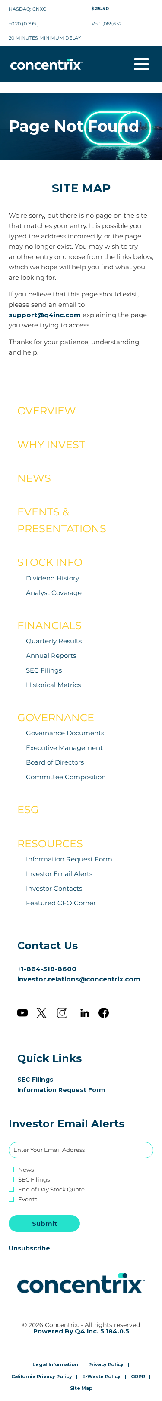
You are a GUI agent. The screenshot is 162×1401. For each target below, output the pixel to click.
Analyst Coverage (54, 593)
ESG (28, 809)
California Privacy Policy (41, 1377)
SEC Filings (44, 670)
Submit (44, 1223)
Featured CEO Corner (61, 903)
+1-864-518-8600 (46, 969)
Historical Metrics (53, 685)
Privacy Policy (106, 1365)
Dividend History (52, 578)
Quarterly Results (54, 641)
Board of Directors (55, 762)
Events (27, 1199)
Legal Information (55, 1365)
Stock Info (50, 562)
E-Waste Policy (101, 1377)
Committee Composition (66, 777)
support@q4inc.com (45, 315)
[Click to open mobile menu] (141, 64)
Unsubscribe (29, 1248)
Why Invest (51, 444)
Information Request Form (69, 859)
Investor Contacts (54, 888)
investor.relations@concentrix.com (78, 979)
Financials (49, 625)
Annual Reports (51, 655)
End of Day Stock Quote (51, 1189)
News (34, 478)
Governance (55, 717)
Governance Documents (65, 733)
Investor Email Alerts (59, 874)
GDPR (138, 1377)
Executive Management (64, 748)
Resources (50, 843)
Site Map (81, 1388)
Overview (46, 410)
